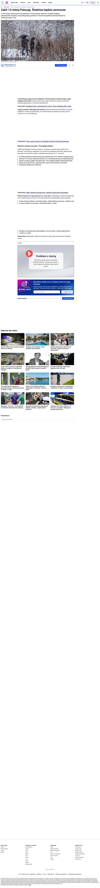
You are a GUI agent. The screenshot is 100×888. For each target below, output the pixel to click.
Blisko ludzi (14, 2)
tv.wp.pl (2, 850)
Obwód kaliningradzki (54, 850)
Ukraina (27, 848)
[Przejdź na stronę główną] (2, 3)
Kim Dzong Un (78, 847)
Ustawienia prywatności (74, 874)
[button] (87, 3)
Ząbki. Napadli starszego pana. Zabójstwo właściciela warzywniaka (47, 192)
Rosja (26, 852)
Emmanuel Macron (79, 852)
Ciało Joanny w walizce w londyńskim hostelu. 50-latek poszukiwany (47, 141)
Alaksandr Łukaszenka (80, 854)
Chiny (51, 852)
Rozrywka (36, 2)
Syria (26, 855)
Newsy (51, 847)
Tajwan (27, 857)
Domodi (2, 847)
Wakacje (52, 859)
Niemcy (27, 860)
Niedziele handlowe (54, 848)
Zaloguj (92, 2)
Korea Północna (28, 847)
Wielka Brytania (28, 864)
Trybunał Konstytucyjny (55, 854)
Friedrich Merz (78, 859)
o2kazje (22, 2)
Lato (51, 857)
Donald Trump (78, 848)
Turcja (26, 850)
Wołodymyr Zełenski (79, 857)
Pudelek (2, 852)
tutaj (30, 884)
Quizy (29, 2)
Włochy (27, 854)
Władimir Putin (78, 850)
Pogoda (43, 2)
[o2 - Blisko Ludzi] (8, 2)
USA (26, 859)
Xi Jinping (77, 855)
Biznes (50, 2)
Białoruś (27, 862)
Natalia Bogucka (9, 64)
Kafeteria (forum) (4, 848)
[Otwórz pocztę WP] (82, 2)
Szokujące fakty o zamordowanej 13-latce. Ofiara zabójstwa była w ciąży (48, 106)
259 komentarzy (61, 65)
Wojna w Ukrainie (54, 855)
